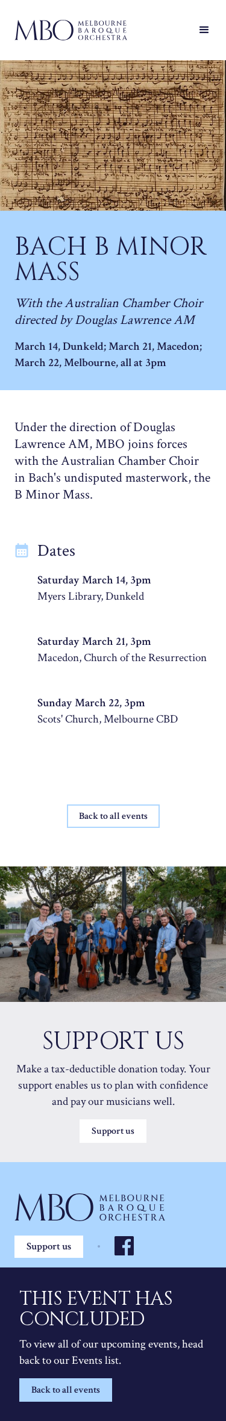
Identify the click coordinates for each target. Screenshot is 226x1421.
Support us (113, 1131)
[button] (204, 30)
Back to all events (65, 1390)
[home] (100, 30)
